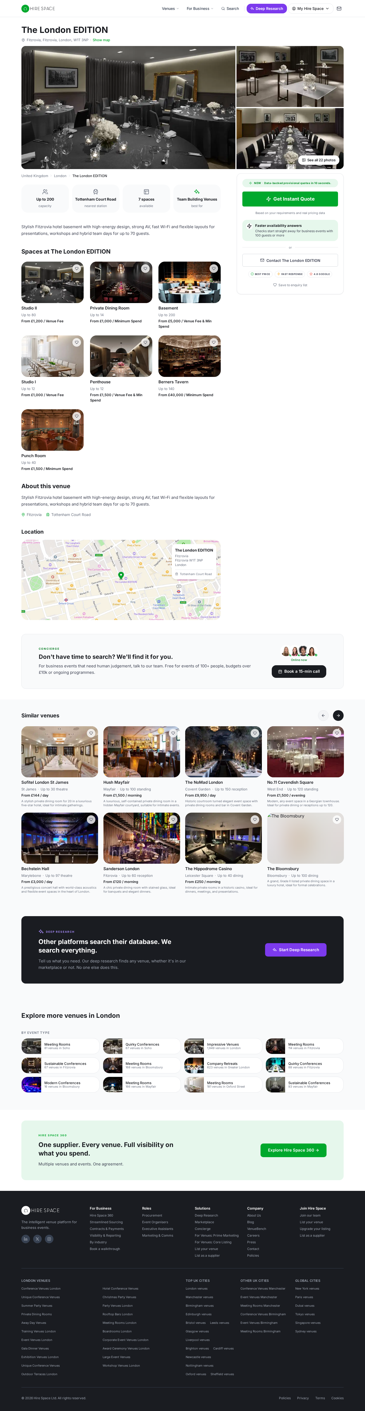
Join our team (310, 1215)
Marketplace (204, 1222)
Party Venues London (118, 1305)
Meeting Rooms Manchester (260, 1305)
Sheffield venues (222, 1374)
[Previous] (323, 715)
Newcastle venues (198, 1357)
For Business (198, 8)
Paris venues (304, 1297)
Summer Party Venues (36, 1305)
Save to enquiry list (292, 285)
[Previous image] (27, 282)
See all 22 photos (321, 160)
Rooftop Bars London (118, 1314)
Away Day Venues (33, 1323)
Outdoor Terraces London (39, 1374)
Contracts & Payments (107, 1229)
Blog (250, 1222)
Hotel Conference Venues (120, 1288)
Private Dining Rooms (36, 1314)
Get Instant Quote (294, 199)
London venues (197, 1288)
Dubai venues (304, 1305)
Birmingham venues (200, 1305)
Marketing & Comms (157, 1235)
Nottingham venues (199, 1365)
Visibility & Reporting (105, 1235)
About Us (254, 1215)
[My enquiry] (339, 8)
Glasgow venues (197, 1331)
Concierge (203, 1229)
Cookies (337, 1398)
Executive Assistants (157, 1229)
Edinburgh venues (199, 1314)
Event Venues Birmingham (259, 1323)
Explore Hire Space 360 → (293, 1150)
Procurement (152, 1215)
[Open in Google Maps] (121, 580)
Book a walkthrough (105, 1249)
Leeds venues (219, 1323)
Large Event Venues (116, 1357)
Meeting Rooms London (120, 1323)
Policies (253, 1255)
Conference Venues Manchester (262, 1288)
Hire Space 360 (101, 1215)
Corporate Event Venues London (126, 1340)
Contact (253, 1249)
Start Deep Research (299, 949)
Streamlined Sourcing (106, 1222)
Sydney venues (306, 1331)
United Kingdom (34, 176)
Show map (101, 40)
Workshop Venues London (121, 1365)
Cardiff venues (223, 1348)
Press (251, 1242)
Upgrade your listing (315, 1229)
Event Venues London (36, 1340)
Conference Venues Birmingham (263, 1314)
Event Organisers (155, 1222)
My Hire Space (310, 8)
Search (233, 8)
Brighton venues (197, 1348)
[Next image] (77, 282)
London (60, 176)
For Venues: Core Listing (213, 1242)
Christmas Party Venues (119, 1297)
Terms (320, 1398)
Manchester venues (199, 1297)
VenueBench (256, 1229)
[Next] (338, 715)
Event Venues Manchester (258, 1297)
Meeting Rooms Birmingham (260, 1331)
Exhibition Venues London (40, 1357)
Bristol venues (196, 1323)
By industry (98, 1242)
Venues (168, 8)
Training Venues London (38, 1331)
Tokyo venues (305, 1314)
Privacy (303, 1398)
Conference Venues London (41, 1288)
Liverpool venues (198, 1340)
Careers (253, 1235)
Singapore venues (308, 1323)
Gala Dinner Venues (35, 1348)
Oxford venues (196, 1374)
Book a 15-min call (302, 671)
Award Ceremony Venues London (126, 1348)
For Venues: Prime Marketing (217, 1235)
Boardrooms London (117, 1331)
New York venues (307, 1288)
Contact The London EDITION (293, 260)
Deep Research (269, 8)
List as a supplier (207, 1255)
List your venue (206, 1249)
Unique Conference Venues (40, 1297)
